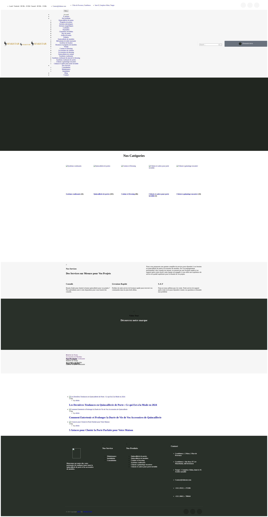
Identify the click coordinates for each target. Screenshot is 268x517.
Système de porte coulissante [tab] (75, 364)
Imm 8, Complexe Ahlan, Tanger (104, 5)
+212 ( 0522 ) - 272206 (183, 488)
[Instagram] (250, 5)
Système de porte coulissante (75, 359)
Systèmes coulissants (138, 462)
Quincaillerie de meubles (139, 458)
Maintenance (111, 456)
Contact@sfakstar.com (59, 6)
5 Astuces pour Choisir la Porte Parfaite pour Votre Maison (101, 430)
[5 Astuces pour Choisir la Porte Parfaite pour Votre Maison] (89, 422)
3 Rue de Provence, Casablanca (81, 5)
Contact (66, 75)
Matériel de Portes (72, 355)
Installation (111, 458)
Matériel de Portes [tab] (72, 360)
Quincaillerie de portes (139, 456)
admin (77, 400)
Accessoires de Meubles (74, 357)
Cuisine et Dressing (138, 460)
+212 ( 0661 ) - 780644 (183, 496)
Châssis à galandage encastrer (141, 464)
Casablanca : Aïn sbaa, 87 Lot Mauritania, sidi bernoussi (185, 462)
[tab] (134, 355)
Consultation (111, 460)
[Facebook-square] (243, 5)
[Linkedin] (256, 5)
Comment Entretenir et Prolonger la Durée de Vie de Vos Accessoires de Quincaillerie (115, 417)
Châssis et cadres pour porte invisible (144, 467)
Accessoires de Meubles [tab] (74, 362)
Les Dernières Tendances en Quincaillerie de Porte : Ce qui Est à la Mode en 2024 (113, 405)
